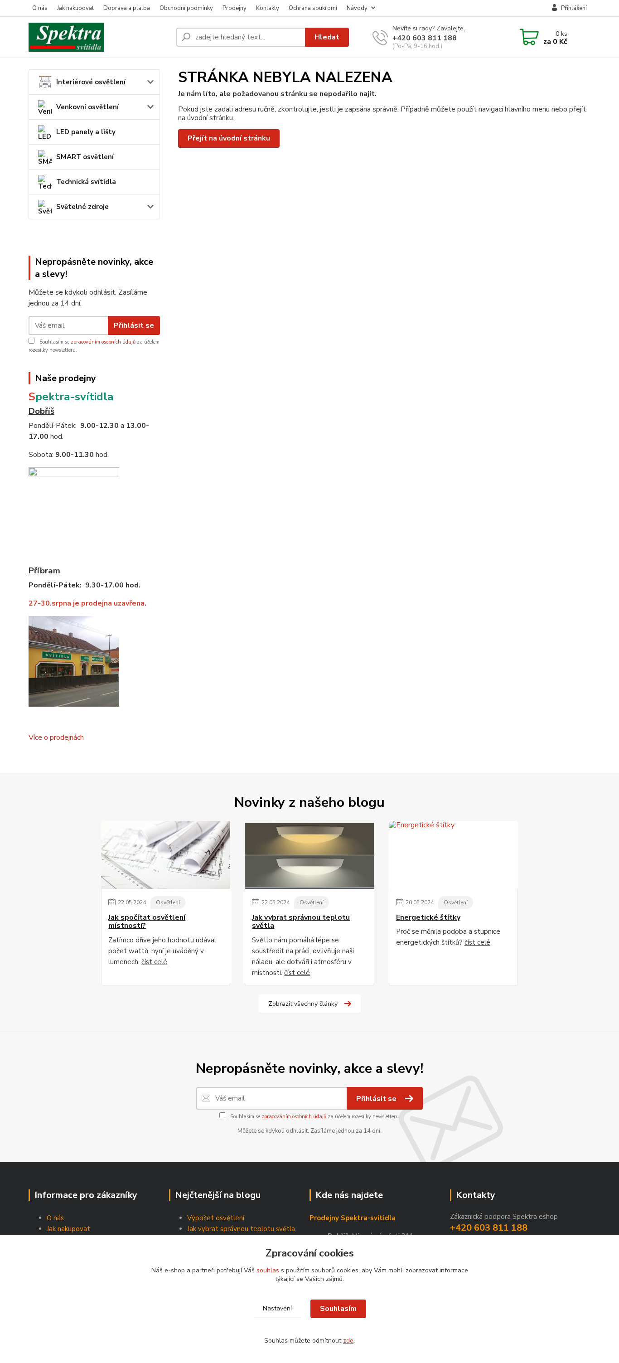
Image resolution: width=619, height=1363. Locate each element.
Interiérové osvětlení (91, 82)
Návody (357, 8)
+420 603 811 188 (424, 38)
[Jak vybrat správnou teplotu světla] (309, 855)
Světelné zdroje (82, 206)
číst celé (154, 961)
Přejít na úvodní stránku (229, 138)
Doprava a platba (126, 8)
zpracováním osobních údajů (103, 342)
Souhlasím (338, 1309)
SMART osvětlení (85, 156)
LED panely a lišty (86, 131)
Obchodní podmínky (186, 8)
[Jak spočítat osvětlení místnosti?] (165, 855)
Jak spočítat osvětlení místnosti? (146, 921)
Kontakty (267, 8)
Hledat (326, 37)
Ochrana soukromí (313, 8)
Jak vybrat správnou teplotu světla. (241, 1228)
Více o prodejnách (56, 737)
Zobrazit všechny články (303, 1003)
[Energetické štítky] (453, 855)
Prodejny (234, 8)
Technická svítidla (86, 181)
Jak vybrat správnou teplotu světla (301, 921)
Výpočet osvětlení (215, 1217)
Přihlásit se (134, 325)
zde (348, 1340)
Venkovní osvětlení (87, 107)
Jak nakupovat (75, 8)
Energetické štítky (428, 917)
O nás (40, 8)
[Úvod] (99, 37)
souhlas (267, 1270)
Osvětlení (168, 902)
